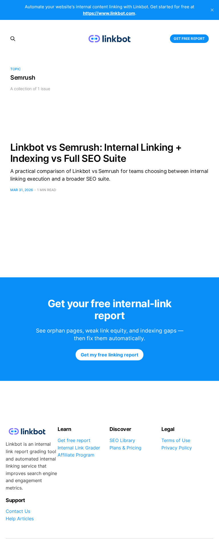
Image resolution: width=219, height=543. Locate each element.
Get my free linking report (109, 355)
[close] (212, 10)
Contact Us (18, 511)
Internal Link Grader (79, 448)
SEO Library (122, 440)
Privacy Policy (176, 448)
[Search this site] (13, 38)
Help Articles (20, 518)
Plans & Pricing (125, 448)
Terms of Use (175, 440)
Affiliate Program (76, 455)
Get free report (189, 38)
